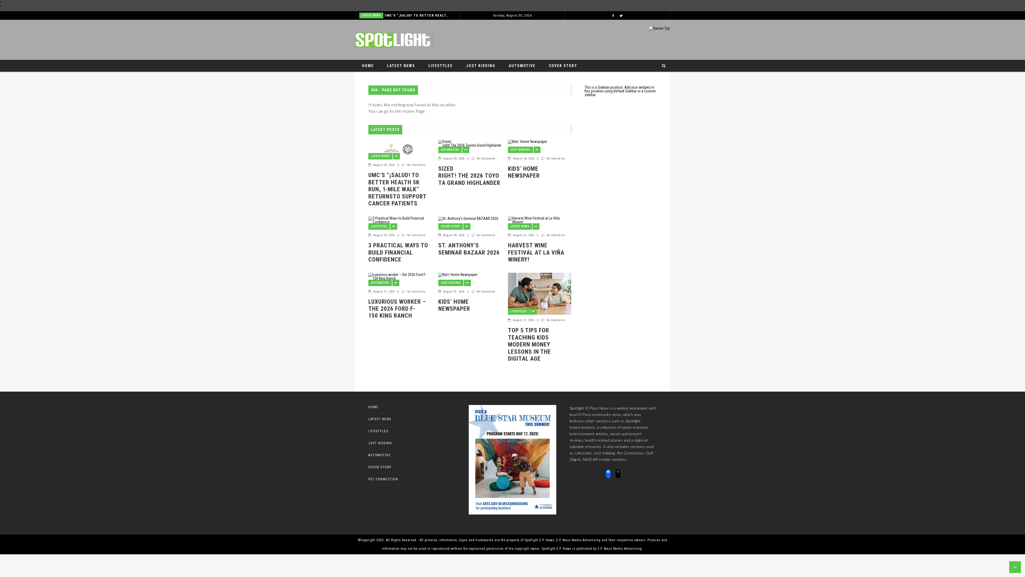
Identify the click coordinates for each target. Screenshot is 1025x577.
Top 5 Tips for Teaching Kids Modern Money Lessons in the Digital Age (529, 344)
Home (368, 66)
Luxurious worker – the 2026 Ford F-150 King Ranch (397, 308)
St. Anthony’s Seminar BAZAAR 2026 (469, 249)
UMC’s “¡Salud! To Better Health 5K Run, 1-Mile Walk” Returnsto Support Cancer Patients (417, 15)
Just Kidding (480, 66)
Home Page (413, 111)
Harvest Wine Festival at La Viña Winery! (536, 252)
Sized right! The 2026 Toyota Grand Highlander (469, 179)
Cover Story (563, 66)
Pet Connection (380, 77)
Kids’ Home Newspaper (524, 172)
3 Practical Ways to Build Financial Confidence (398, 252)
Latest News (371, 15)
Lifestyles (440, 66)
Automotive (522, 66)
